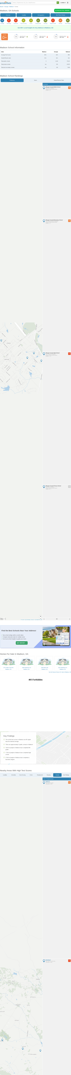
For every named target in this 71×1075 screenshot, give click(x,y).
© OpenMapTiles (37, 619)
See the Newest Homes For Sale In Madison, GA (60, 672)
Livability (62, 2)
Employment (40, 775)
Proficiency (12, 80)
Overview (8, 15)
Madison (11, 6)
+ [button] (40, 616)
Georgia (6, 6)
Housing (48, 775)
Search (1, 6)
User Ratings (66, 775)
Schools (57, 775)
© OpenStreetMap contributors (29, 619)
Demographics (41, 15)
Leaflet (41, 619)
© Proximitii (22, 619)
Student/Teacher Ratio (59, 80)
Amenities (13, 775)
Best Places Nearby (60, 15)
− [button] (40, 618)
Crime (31, 775)
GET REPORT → (22, 643)
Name (35, 80)
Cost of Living (22, 775)
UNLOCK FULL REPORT (63, 10)
